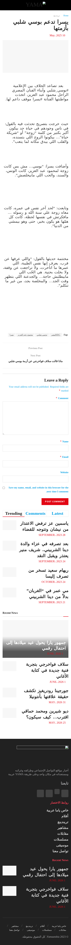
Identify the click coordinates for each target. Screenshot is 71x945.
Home (65, 15)
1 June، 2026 (55, 653)
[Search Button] (5, 5)
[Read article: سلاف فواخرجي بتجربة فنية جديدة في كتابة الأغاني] (9, 666)
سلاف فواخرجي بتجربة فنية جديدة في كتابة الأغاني (47, 670)
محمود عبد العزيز (25, 335)
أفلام (65, 816)
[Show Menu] (65, 5)
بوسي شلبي (42, 335)
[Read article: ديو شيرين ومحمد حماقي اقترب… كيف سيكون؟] (9, 713)
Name (64, 441)
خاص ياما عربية (57, 810)
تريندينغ (57, 15)
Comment (62, 398)
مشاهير (63, 828)
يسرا (12, 335)
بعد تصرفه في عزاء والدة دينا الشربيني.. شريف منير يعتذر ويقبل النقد (43, 549)
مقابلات (62, 833)
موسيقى (62, 845)
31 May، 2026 (57, 702)
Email (64, 456)
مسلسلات (61, 839)
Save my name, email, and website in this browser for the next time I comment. (38, 489)
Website (64, 472)
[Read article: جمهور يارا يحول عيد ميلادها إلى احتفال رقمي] (9, 870)
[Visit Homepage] (35, 5)
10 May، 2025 (57, 35)
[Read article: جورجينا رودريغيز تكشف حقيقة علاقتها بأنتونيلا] (9, 692)
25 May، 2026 (57, 722)
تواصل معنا (60, 851)
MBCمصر (55, 335)
